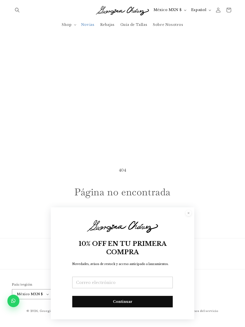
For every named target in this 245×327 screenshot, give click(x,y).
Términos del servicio (201, 311)
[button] (17, 10)
